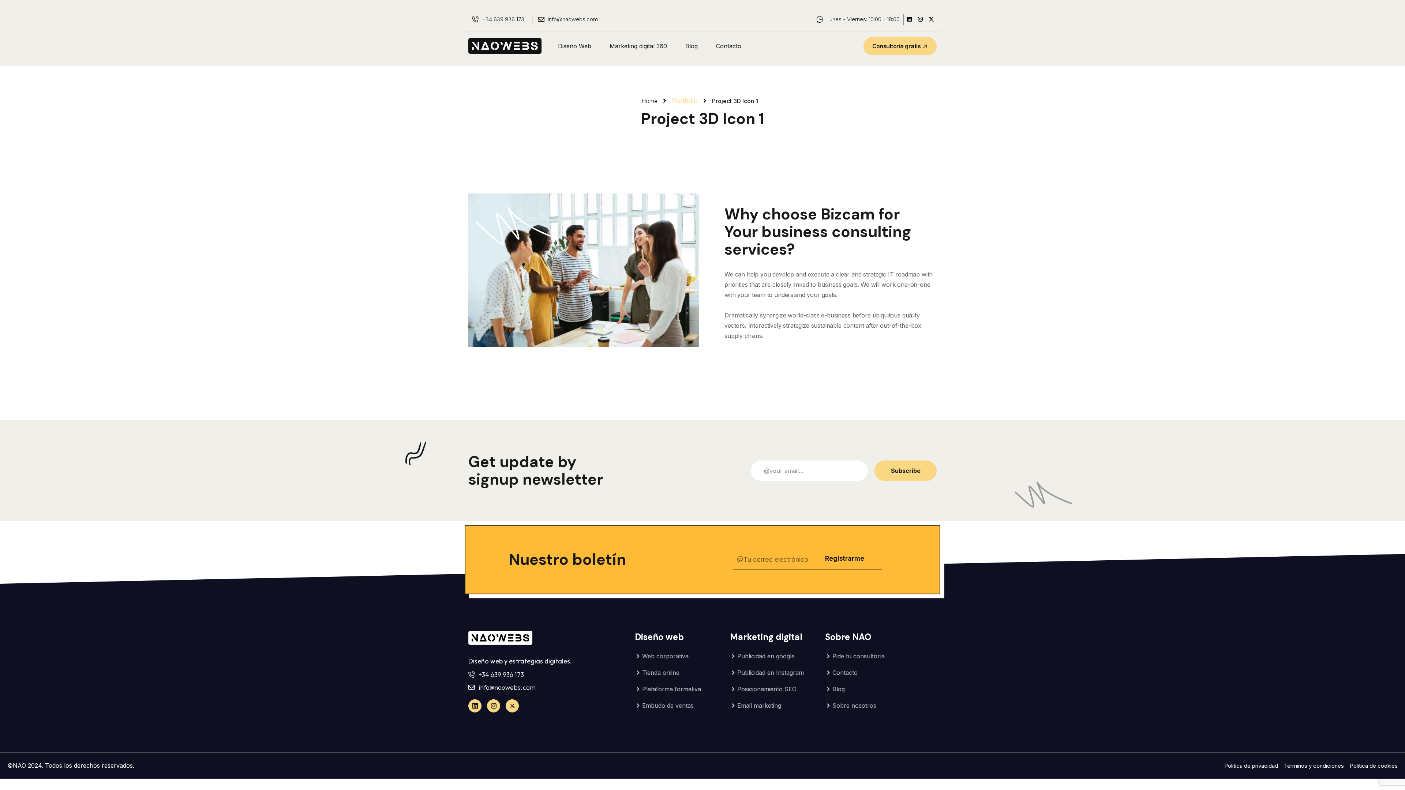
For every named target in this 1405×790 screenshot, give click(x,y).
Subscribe (906, 470)
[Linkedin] (909, 19)
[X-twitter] (931, 19)
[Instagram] (920, 19)
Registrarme (844, 558)
